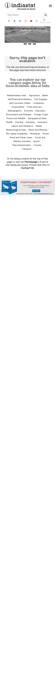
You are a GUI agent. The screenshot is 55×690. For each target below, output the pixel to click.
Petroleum (35, 133)
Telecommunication (21, 145)
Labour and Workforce (22, 126)
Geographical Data (37, 118)
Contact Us (27, 168)
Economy (29, 110)
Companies (38, 103)
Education (40, 110)
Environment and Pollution (19, 114)
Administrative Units (17, 95)
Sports (36, 141)
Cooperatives (18, 106)
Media (39, 126)
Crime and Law (34, 106)
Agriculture (34, 95)
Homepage (31, 162)
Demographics (15, 110)
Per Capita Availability (17, 133)
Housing (19, 122)
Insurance (42, 122)
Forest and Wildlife (16, 118)
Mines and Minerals (38, 129)
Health (9, 122)
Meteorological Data (16, 129)
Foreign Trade (41, 114)
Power (46, 133)
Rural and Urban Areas (21, 137)
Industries (31, 122)
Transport (26, 149)
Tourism (37, 145)
